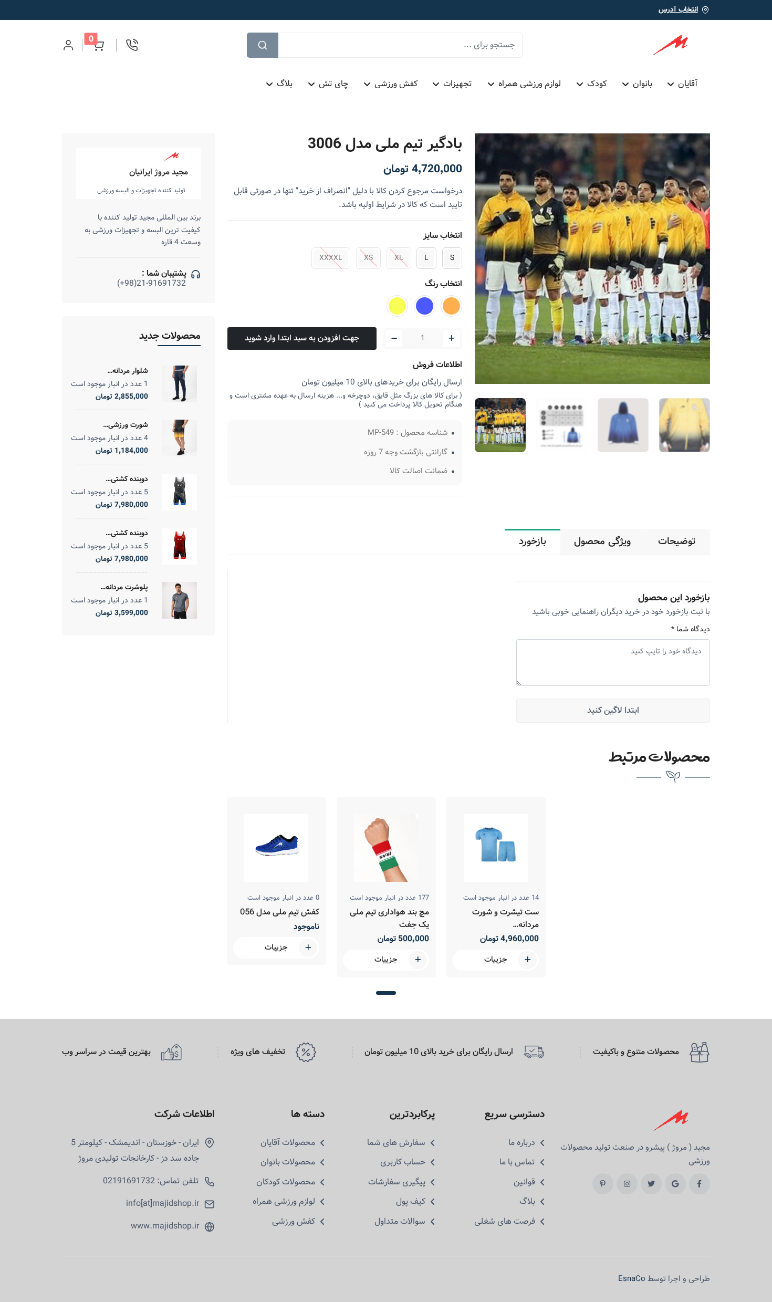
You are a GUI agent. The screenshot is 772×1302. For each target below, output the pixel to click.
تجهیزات (458, 83)
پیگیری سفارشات (396, 1182)
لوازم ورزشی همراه (529, 83)
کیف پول (410, 1201)
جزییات (276, 948)
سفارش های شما (396, 1143)
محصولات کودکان (285, 1182)
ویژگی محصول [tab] (602, 541)
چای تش (333, 83)
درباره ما (521, 1143)
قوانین (524, 1182)
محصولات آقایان (287, 1143)
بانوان (642, 83)
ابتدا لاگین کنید (613, 710)
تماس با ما (517, 1162)
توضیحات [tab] (677, 541)
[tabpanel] (276, 881)
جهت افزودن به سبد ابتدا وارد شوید (302, 338)
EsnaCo (631, 1279)
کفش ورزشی (396, 83)
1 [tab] (385, 993)
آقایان (688, 83)
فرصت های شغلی (504, 1221)
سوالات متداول (399, 1221)
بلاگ (285, 83)
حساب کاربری (402, 1162)
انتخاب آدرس (678, 10)
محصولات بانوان (287, 1162)
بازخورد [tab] (532, 541)
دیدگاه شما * (690, 629)
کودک (597, 83)
